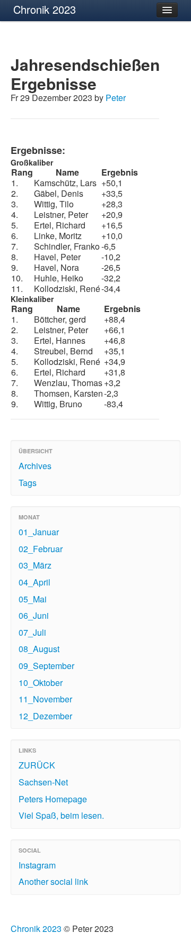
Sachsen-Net (43, 782)
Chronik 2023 (44, 9)
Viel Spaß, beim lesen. (61, 815)
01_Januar (39, 532)
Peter (116, 98)
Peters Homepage (53, 799)
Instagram (37, 865)
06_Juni (34, 615)
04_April (34, 582)
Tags (28, 483)
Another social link (53, 881)
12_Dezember (45, 716)
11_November (45, 699)
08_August (39, 649)
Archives (35, 466)
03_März (35, 565)
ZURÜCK (37, 765)
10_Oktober (41, 682)
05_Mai (33, 599)
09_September (46, 666)
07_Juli (32, 632)
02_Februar (41, 549)
